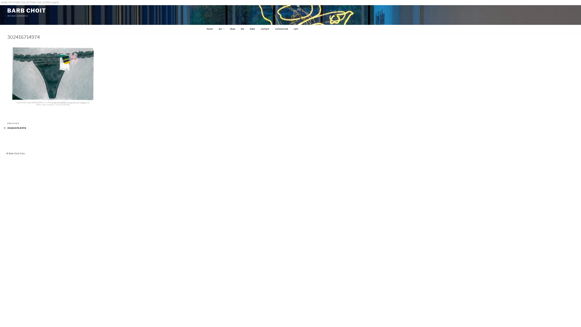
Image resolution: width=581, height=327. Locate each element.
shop (232, 29)
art (220, 29)
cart (296, 29)
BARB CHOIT (26, 10)
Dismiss (575, 2)
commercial (281, 29)
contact (265, 29)
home (210, 29)
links (252, 29)
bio (242, 29)
